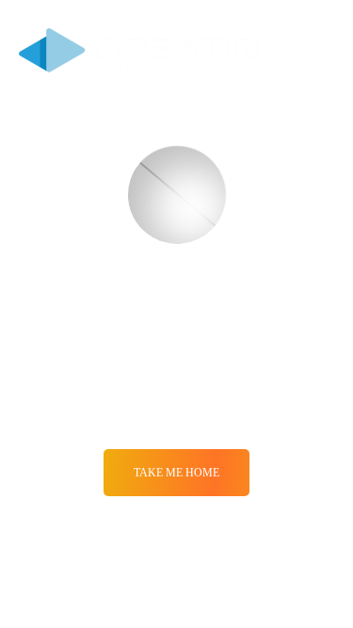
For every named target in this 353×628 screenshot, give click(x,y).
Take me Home (176, 472)
